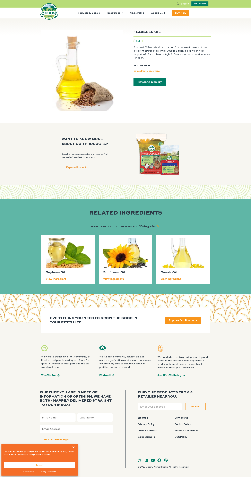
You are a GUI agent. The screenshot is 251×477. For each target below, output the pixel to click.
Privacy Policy (146, 424)
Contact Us (181, 417)
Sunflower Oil (114, 272)
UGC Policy (181, 437)
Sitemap (143, 417)
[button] (73, 447)
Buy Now (180, 12)
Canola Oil (169, 272)
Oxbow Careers (147, 430)
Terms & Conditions (186, 430)
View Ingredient (56, 278)
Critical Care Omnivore (146, 71)
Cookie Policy (28, 472)
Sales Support (146, 437)
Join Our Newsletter (56, 439)
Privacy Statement (48, 472)
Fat (138, 41)
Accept (39, 465)
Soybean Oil (55, 272)
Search (184, 3)
